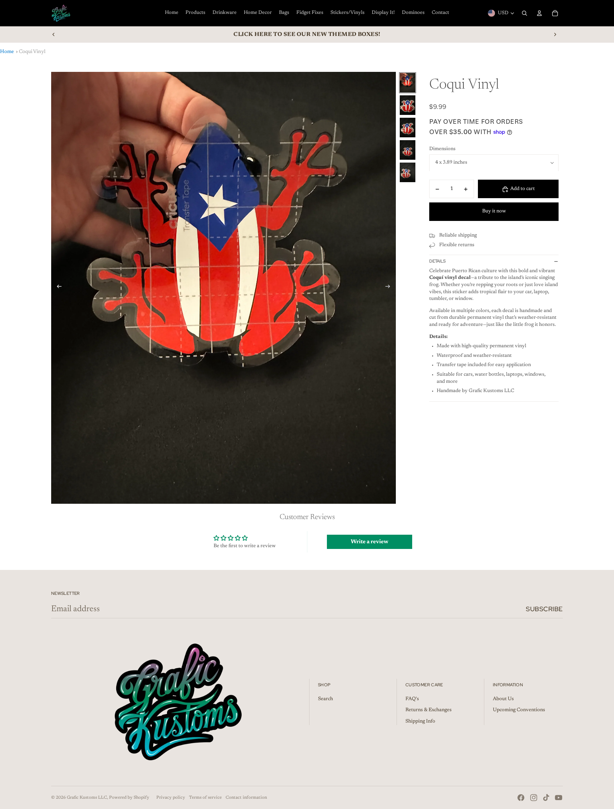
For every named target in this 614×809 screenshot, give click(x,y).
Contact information (246, 797)
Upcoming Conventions (519, 710)
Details (437, 261)
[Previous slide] (53, 34)
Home (7, 51)
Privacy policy (170, 797)
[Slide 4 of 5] (407, 150)
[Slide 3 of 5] (407, 127)
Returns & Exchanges (428, 710)
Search (325, 699)
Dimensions (442, 149)
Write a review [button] (369, 542)
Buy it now (494, 211)
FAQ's (412, 699)
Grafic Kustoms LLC (87, 797)
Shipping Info (420, 721)
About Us (503, 699)
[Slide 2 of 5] (407, 105)
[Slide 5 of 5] (407, 172)
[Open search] (524, 13)
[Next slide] (555, 34)
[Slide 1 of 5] (407, 82)
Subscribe (544, 609)
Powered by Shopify (129, 797)
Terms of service (205, 797)
